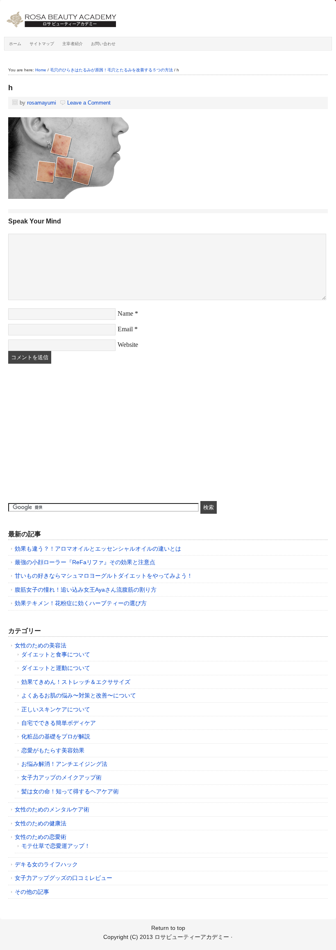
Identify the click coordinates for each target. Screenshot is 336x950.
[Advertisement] (69, 433)
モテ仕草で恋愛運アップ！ (55, 846)
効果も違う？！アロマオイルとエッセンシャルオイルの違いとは (98, 548)
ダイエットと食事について (55, 654)
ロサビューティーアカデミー (96, 20)
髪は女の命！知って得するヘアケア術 (70, 791)
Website (128, 344)
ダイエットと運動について (55, 668)
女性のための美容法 (40, 645)
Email (125, 329)
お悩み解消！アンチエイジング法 (64, 764)
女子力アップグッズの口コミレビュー (63, 878)
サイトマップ (42, 43)
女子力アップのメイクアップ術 (61, 777)
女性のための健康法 (40, 823)
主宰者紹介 (72, 43)
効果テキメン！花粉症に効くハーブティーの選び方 (81, 603)
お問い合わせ (103, 43)
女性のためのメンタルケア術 (52, 809)
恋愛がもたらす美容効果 (52, 750)
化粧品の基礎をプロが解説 (55, 736)
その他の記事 (32, 891)
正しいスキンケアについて (55, 709)
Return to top (168, 928)
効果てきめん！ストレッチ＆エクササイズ (75, 682)
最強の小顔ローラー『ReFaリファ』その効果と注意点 (85, 562)
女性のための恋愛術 (40, 837)
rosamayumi (41, 103)
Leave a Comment (89, 103)
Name (125, 313)
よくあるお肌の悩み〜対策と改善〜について (78, 695)
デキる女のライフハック (46, 864)
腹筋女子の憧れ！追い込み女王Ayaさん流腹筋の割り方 (86, 589)
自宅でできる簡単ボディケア (58, 723)
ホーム (15, 43)
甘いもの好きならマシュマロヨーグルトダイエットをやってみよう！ (104, 575)
